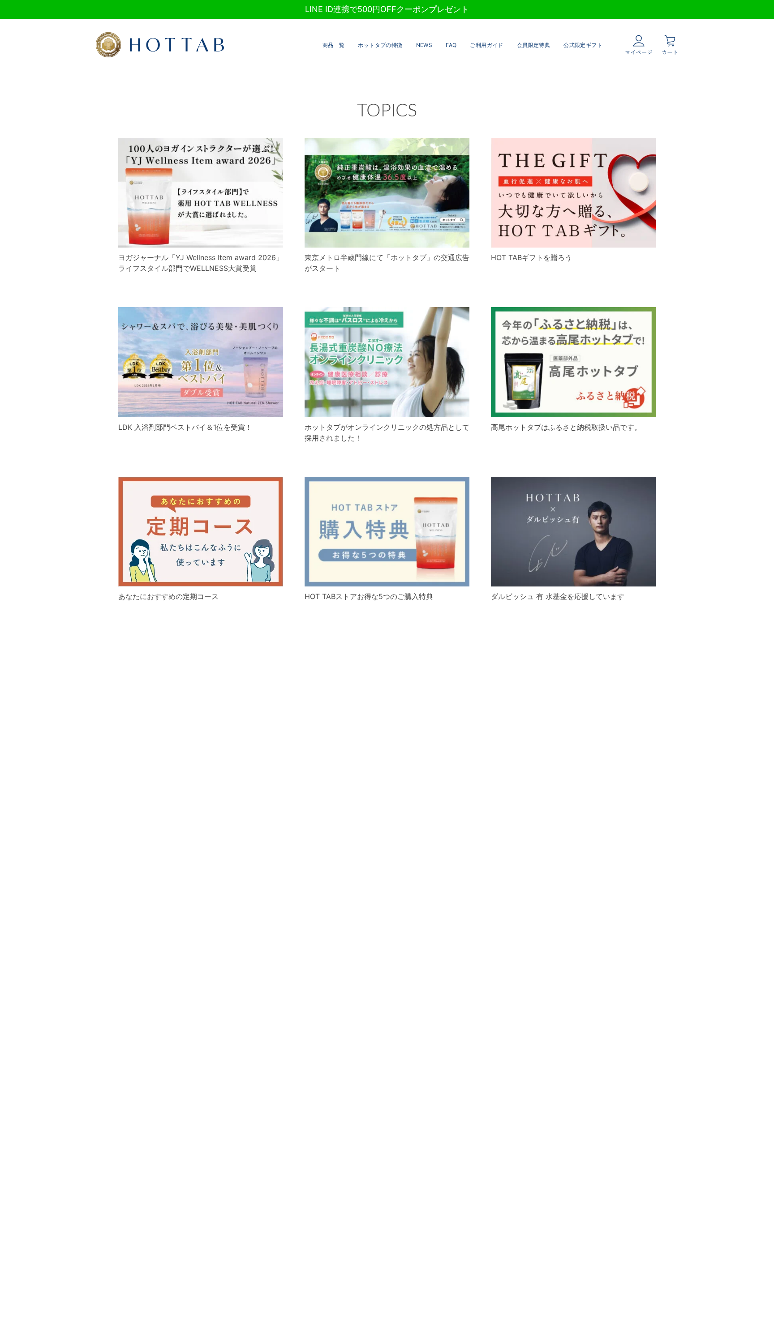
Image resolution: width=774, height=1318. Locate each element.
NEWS (424, 45)
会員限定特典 (533, 45)
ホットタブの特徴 (380, 45)
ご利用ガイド (486, 45)
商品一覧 (333, 45)
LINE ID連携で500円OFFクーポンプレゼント (387, 9)
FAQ (451, 45)
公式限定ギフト (582, 45)
